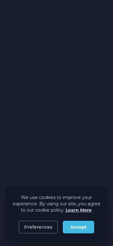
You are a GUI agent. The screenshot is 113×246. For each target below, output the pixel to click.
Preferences (38, 227)
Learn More (79, 210)
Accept (78, 227)
